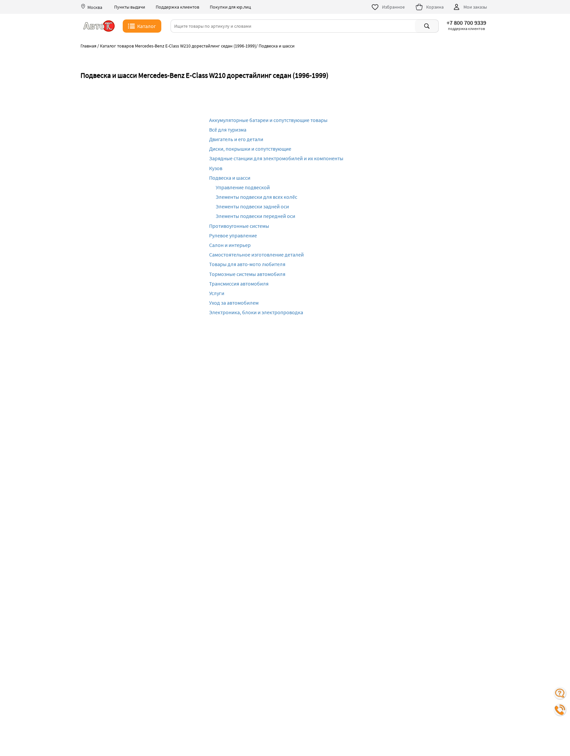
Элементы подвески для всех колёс (256, 197)
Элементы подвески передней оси (255, 216)
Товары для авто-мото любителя (247, 264)
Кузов (215, 168)
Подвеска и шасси (229, 177)
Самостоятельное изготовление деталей (256, 254)
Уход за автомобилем (234, 302)
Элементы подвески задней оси (252, 206)
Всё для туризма (227, 129)
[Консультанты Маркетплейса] (560, 693)
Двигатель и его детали (236, 139)
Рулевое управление (233, 235)
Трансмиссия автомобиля (239, 283)
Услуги (216, 293)
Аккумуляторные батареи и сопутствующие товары (268, 120)
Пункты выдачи (129, 7)
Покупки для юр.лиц (230, 7)
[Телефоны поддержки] (560, 709)
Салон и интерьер (230, 245)
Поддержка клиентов (177, 7)
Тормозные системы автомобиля (247, 274)
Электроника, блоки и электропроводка (256, 312)
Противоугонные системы (239, 226)
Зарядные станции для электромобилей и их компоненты (276, 158)
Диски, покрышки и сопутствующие (250, 148)
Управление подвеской (243, 187)
